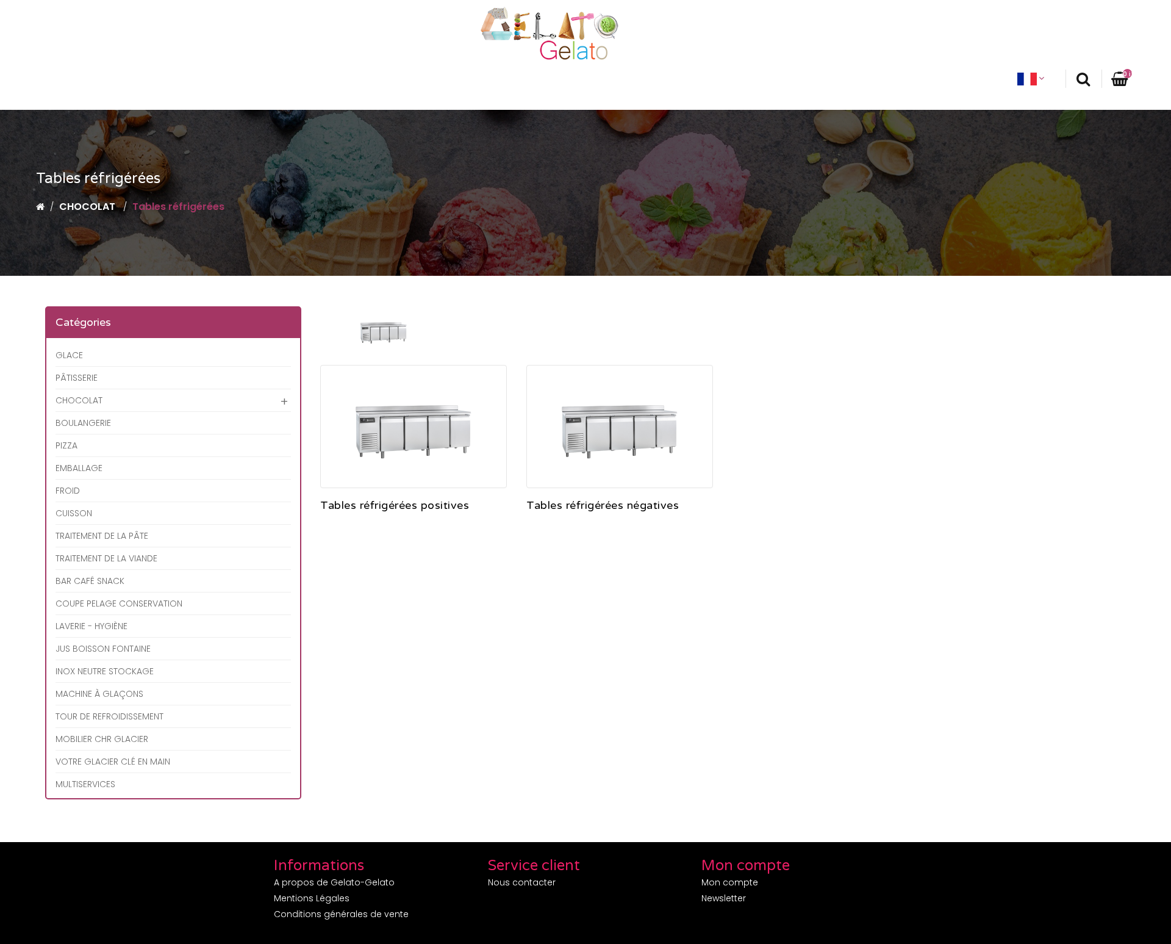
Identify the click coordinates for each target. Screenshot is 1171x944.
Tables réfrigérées (178, 207)
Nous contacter (522, 882)
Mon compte (729, 882)
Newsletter (723, 898)
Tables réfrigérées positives (394, 505)
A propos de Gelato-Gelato (334, 882)
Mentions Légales (311, 898)
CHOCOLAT (88, 207)
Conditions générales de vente (341, 914)
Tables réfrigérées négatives (602, 505)
